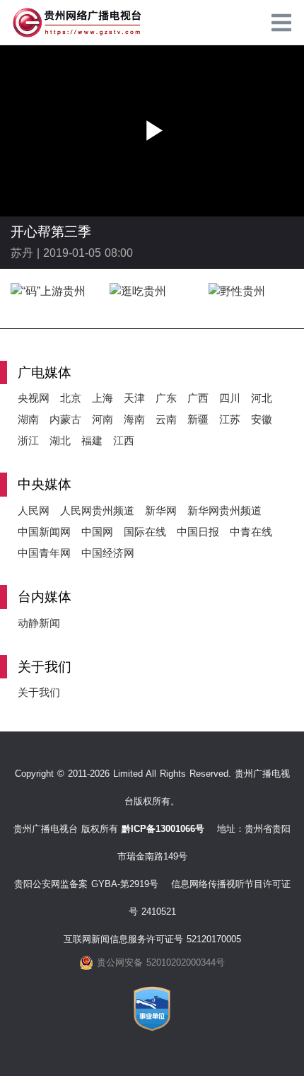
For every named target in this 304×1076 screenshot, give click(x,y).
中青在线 (251, 532)
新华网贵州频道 (224, 510)
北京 (70, 398)
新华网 (161, 510)
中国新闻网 (44, 532)
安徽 (261, 419)
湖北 (60, 440)
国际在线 (145, 532)
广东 (166, 398)
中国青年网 (44, 553)
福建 (92, 440)
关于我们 (39, 692)
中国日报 (198, 532)
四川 (229, 398)
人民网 (33, 510)
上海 (102, 398)
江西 (123, 440)
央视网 (33, 398)
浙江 (28, 440)
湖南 (28, 419)
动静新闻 (39, 623)
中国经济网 (107, 553)
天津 (134, 398)
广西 (198, 398)
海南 (134, 419)
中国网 (97, 532)
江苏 (229, 419)
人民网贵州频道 (97, 510)
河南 (102, 419)
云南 (166, 419)
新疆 (198, 419)
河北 (261, 398)
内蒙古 (65, 419)
